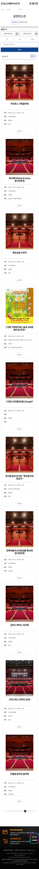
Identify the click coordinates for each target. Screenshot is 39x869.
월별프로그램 (23, 22)
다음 (32, 811)
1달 (20, 39)
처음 (5, 811)
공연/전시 (9, 9)
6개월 (32, 39)
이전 (7, 811)
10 (29, 811)
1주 (7, 39)
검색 (19, 49)
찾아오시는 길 (31, 850)
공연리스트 (15, 22)
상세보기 (19, 131)
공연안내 (20, 9)
